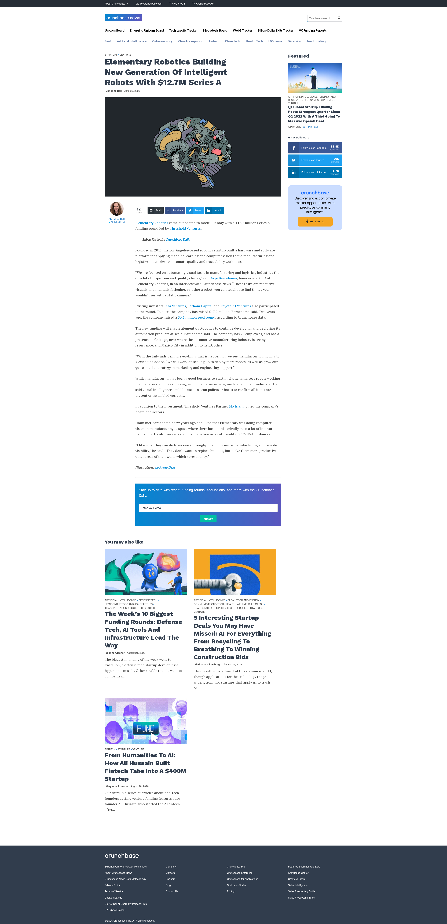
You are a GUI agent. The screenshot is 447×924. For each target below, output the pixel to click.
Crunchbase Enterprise (239, 872)
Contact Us (172, 891)
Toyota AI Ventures (236, 306)
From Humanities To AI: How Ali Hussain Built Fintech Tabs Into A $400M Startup (145, 767)
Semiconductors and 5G (121, 604)
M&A (333, 96)
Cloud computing (190, 41)
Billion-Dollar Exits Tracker (275, 30)
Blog (168, 885)
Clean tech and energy (243, 600)
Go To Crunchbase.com (149, 3)
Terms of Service (114, 891)
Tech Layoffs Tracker (183, 30)
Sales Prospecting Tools (301, 897)
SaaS (108, 41)
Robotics (242, 608)
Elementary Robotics (151, 222)
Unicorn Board (114, 30)
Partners (170, 879)
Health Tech (254, 41)
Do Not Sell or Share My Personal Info (126, 904)
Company (171, 866)
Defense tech (147, 600)
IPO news (275, 41)
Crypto (324, 96)
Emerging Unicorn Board (147, 30)
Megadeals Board (215, 30)
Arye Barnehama (224, 278)
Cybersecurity (162, 41)
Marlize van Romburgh (208, 664)
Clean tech (232, 41)
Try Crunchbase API (203, 3)
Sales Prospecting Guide (301, 891)
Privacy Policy (112, 885)
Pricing (231, 891)
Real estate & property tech (213, 608)
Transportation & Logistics (124, 608)
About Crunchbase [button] (115, 3)
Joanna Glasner (115, 652)
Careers (170, 872)
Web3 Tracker (242, 30)
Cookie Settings (113, 897)
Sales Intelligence (297, 885)
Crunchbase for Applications (242, 879)
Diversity (294, 41)
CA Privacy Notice (114, 910)
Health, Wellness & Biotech (244, 604)
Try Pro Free (176, 3)
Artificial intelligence (132, 41)
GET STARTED (317, 221)
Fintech (214, 41)
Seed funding (316, 41)
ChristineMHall (118, 222)
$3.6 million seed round (196, 317)
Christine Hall (114, 90)
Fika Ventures (175, 306)
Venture (125, 54)
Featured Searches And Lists (304, 866)
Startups (111, 54)
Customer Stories (236, 885)
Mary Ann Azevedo (117, 786)
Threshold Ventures (185, 228)
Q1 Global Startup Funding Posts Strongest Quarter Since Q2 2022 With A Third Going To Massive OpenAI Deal (314, 114)
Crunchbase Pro (236, 866)
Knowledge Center (298, 872)
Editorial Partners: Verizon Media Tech (126, 866)
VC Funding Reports (313, 30)
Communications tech (209, 604)
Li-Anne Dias (165, 467)
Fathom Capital (200, 306)
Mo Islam (236, 406)
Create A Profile (297, 879)
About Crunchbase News (118, 872)
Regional (294, 100)
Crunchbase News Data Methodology (125, 879)
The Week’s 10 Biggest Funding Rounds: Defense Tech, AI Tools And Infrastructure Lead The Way (143, 629)
